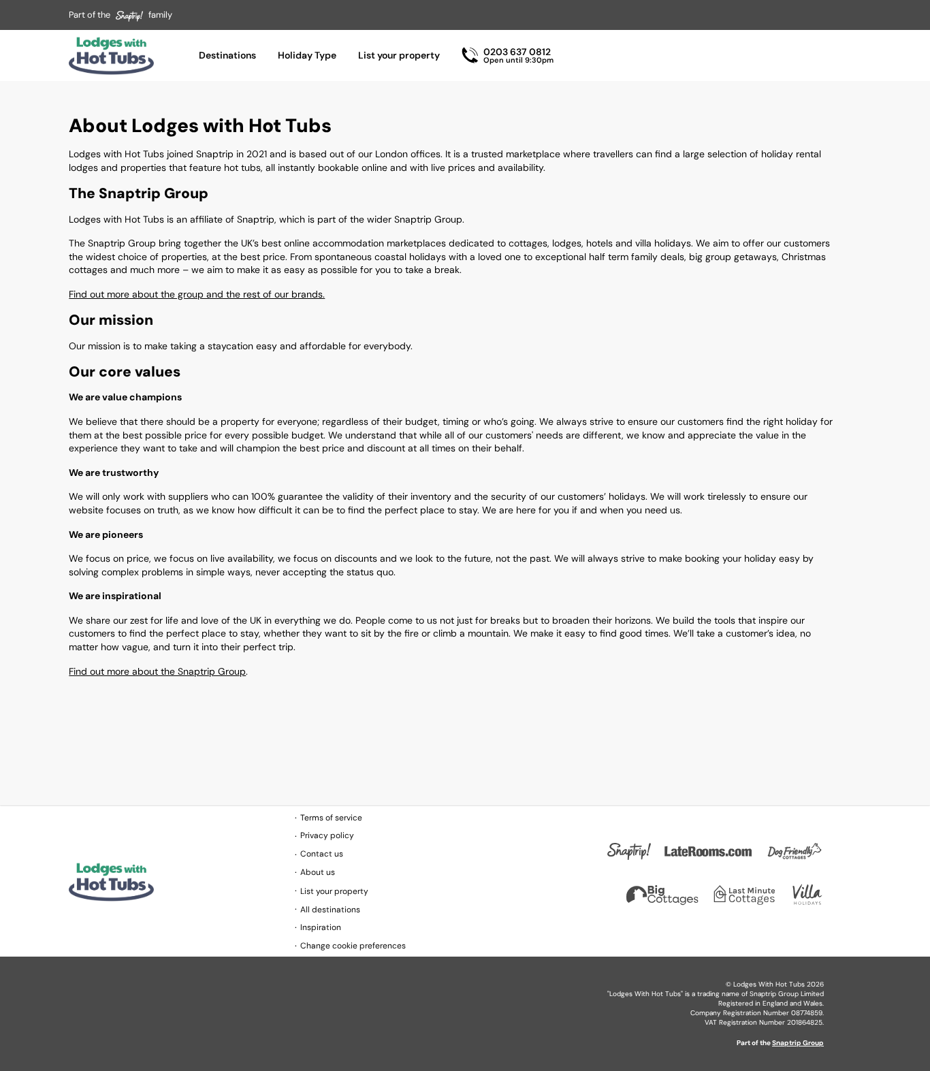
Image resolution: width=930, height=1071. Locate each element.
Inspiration (320, 927)
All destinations (330, 909)
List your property (399, 55)
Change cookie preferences (353, 945)
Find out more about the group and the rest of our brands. (197, 294)
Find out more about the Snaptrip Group (157, 671)
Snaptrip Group (798, 1042)
